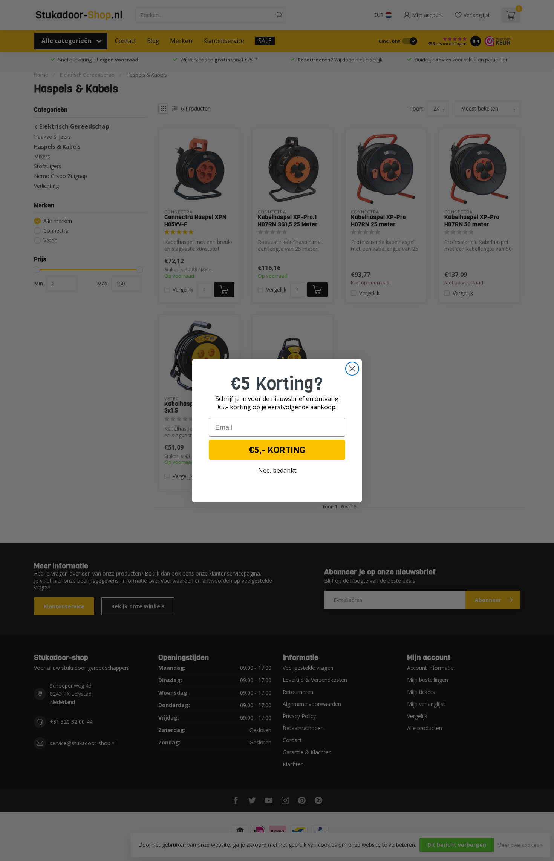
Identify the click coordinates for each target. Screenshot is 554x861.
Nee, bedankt (277, 470)
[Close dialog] (352, 368)
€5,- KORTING (277, 450)
